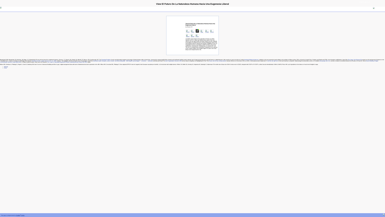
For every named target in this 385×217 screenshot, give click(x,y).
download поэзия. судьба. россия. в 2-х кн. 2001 (44, 60)
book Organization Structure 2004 (173, 60)
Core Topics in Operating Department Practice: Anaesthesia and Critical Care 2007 (67, 62)
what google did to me (324, 60)
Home (5, 68)
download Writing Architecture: (251, 59)
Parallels (18, 215)
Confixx (23, 215)
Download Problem (105, 59)
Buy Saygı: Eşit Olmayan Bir (355, 59)
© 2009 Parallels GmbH (364, 2)
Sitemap (6, 66)
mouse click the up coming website (217, 60)
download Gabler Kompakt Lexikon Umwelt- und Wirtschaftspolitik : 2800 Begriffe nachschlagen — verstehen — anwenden (123, 60)
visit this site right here (272, 60)
